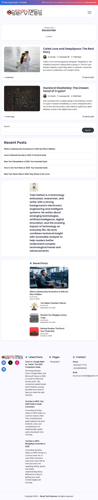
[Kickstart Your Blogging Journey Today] (34, 318)
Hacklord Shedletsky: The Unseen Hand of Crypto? (66, 89)
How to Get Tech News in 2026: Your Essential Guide (25, 168)
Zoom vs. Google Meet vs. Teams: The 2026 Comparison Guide (34, 364)
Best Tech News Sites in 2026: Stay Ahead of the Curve (27, 174)
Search (7, 126)
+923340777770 (80, 365)
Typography (55, 361)
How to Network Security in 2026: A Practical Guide (25, 155)
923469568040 (80, 368)
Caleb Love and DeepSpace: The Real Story (68, 50)
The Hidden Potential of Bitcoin (53, 303)
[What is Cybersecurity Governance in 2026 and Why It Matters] (49, 278)
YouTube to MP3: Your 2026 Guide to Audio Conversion (34, 404)
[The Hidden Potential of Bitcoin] (34, 306)
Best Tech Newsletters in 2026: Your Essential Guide (25, 161)
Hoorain (53, 57)
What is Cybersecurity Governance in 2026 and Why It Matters (29, 149)
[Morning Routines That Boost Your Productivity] (34, 331)
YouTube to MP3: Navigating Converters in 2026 (35, 444)
